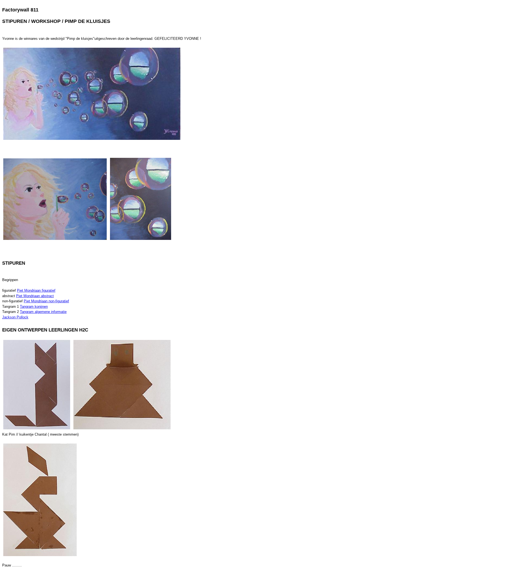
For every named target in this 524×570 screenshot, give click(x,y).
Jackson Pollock (15, 317)
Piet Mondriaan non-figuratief (46, 301)
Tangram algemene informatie (43, 312)
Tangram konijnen (34, 306)
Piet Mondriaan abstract (35, 296)
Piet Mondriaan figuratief (36, 290)
